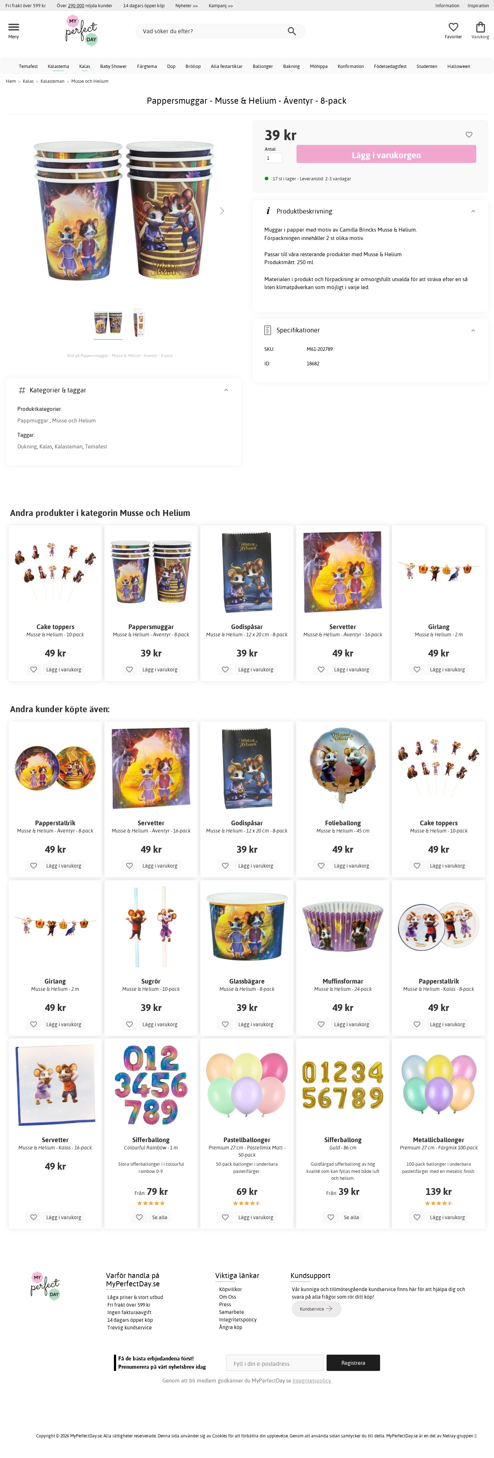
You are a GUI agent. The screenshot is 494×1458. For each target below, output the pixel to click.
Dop (171, 66)
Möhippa (319, 66)
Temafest (28, 66)
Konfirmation (351, 66)
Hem (11, 81)
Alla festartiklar (227, 66)
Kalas (84, 66)
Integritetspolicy (238, 1319)
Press (225, 1304)
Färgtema (147, 66)
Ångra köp (230, 1327)
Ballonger (263, 66)
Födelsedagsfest (390, 66)
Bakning (291, 66)
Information (447, 5)
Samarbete (231, 1312)
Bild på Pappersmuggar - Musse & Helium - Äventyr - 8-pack (120, 355)
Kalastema (58, 66)
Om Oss (227, 1297)
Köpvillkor (230, 1289)
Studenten (427, 66)
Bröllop (193, 66)
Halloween (458, 66)
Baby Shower (113, 66)
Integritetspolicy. (312, 1380)
